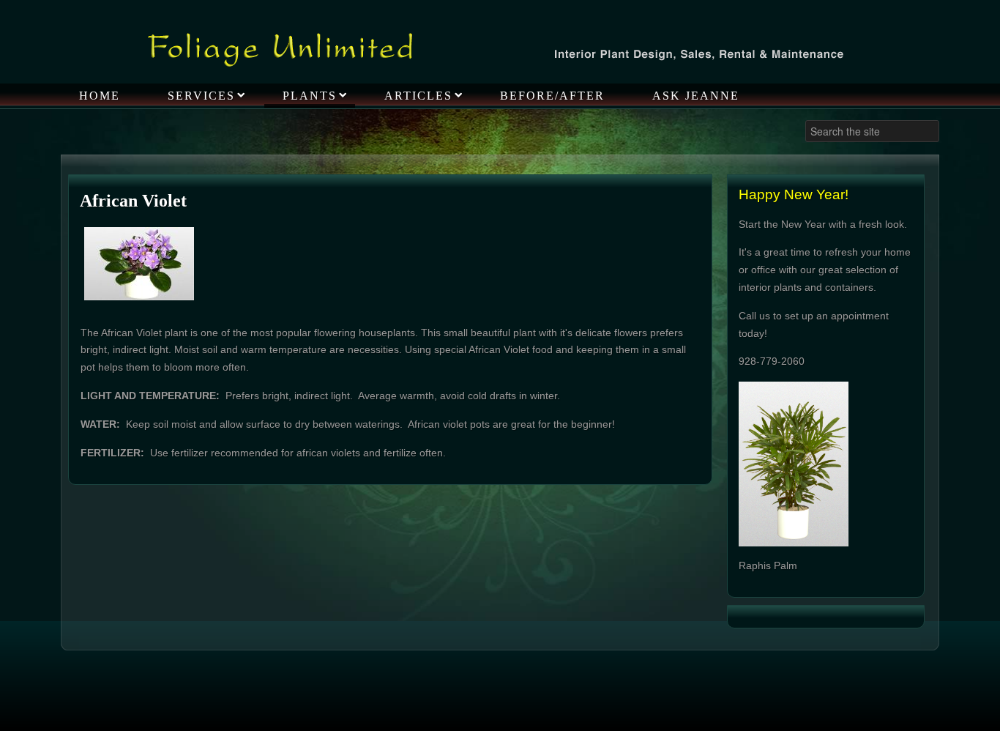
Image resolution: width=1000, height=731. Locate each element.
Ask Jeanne (695, 95)
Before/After (552, 95)
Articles (418, 95)
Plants (310, 95)
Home (99, 95)
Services (201, 95)
